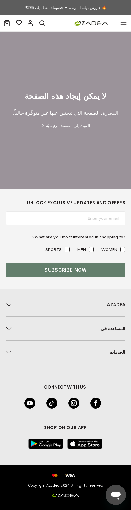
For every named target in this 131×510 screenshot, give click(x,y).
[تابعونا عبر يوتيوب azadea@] (32, 403)
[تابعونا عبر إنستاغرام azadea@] (75, 403)
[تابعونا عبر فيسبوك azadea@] (97, 403)
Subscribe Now (66, 270)
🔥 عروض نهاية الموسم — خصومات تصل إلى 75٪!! (65, 7)
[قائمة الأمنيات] (19, 23)
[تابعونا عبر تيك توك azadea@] (54, 403)
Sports (53, 249)
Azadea (116, 304)
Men (81, 249)
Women (109, 249)
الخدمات (117, 352)
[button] (6, 23)
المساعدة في (113, 328)
